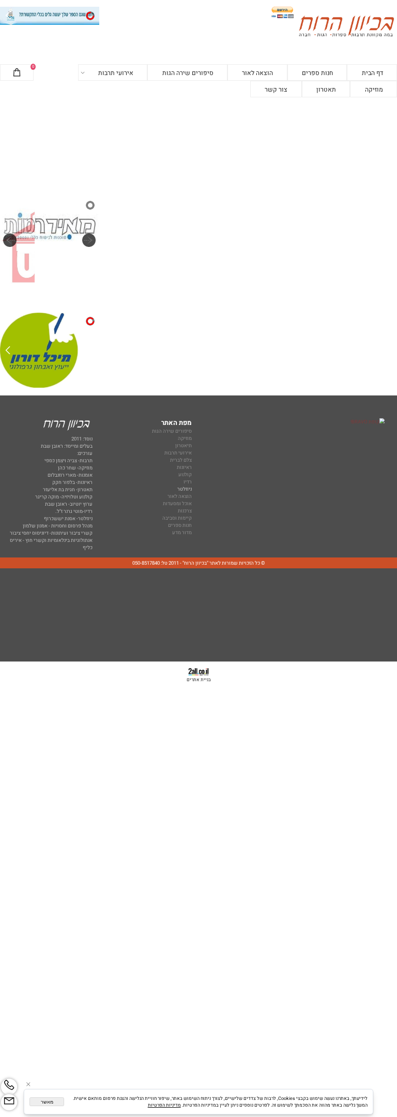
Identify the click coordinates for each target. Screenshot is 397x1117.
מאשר (47, 1102)
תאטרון (326, 89)
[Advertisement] (198, 147)
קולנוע (184, 474)
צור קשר (276, 89)
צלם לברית (181, 460)
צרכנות (185, 511)
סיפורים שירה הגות (187, 73)
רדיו (188, 482)
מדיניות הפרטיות (164, 1105)
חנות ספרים (317, 73)
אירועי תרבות (115, 73)
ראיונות (184, 467)
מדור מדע (182, 532)
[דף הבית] (346, 27)
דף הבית (372, 73)
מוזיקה (374, 89)
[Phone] (9, 1087)
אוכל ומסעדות (177, 503)
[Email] (9, 1102)
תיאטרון (183, 445)
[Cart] (17, 73)
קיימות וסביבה (177, 518)
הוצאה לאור (257, 73)
